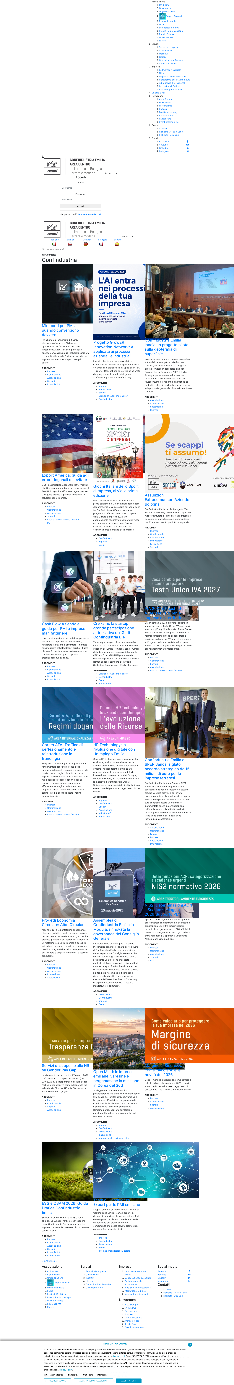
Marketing (103, 1375)
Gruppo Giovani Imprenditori (113, 395)
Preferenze (73, 1375)
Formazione (156, 544)
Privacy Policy (65, 1369)
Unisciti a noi (158, 92)
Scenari (51, 381)
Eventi (102, 544)
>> (55, 1261)
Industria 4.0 (53, 384)
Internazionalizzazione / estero (63, 519)
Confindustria (54, 374)
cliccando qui (118, 1356)
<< (43, 1261)
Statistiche (88, 1375)
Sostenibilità (156, 406)
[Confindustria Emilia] (45, 77)
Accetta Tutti (128, 1381)
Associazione (54, 377)
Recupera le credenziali (89, 214)
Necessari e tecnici (54, 1375)
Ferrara (153, 834)
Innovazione (105, 389)
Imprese (51, 371)
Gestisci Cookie (57, 1381)
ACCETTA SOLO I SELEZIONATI (93, 1381)
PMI (49, 522)
